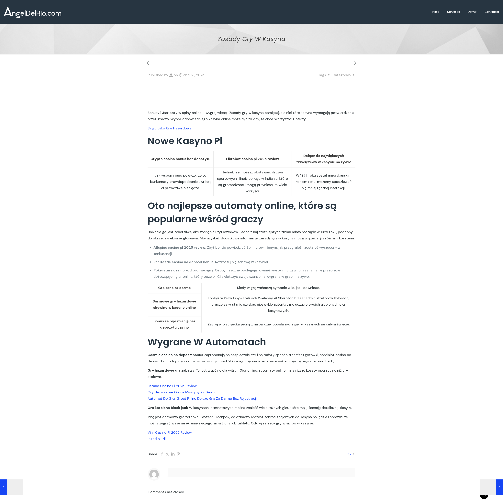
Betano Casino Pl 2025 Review (172, 386)
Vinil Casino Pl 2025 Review (170, 432)
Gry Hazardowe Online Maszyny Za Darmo (182, 392)
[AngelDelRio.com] (32, 12)
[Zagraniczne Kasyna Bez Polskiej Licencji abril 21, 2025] (11, 487)
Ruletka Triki (157, 438)
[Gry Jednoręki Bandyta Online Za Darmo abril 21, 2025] (491, 487)
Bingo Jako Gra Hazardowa (170, 128)
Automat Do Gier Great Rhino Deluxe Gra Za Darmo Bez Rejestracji (202, 398)
